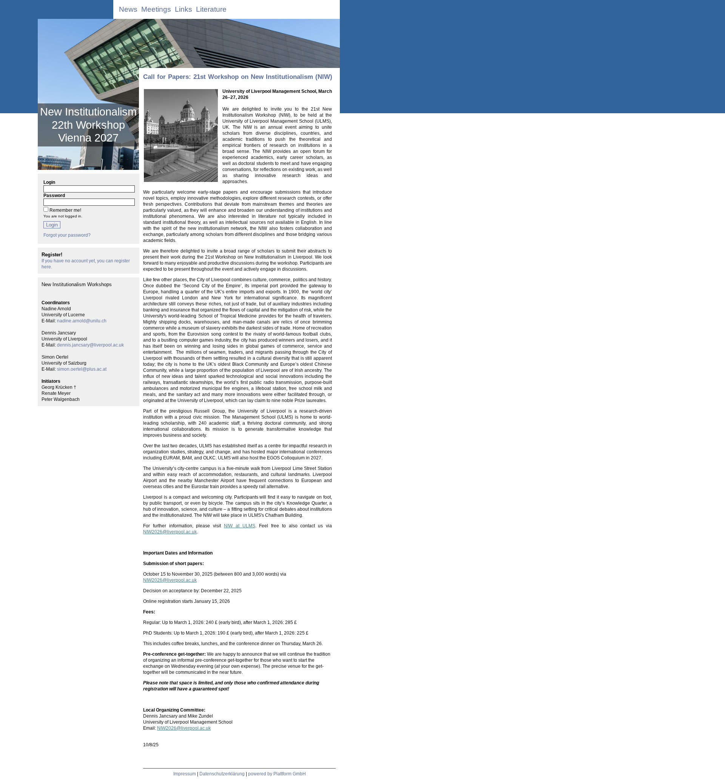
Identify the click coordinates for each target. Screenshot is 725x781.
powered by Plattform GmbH (277, 773)
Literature (211, 9)
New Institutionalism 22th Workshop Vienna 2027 (88, 125)
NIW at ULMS (239, 525)
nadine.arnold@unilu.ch (81, 320)
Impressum (184, 773)
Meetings (156, 9)
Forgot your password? (67, 235)
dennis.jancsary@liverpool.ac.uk (90, 345)
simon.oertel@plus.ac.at (81, 369)
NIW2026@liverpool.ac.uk (170, 532)
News (128, 9)
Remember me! (65, 210)
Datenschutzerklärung (222, 773)
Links (183, 9)
